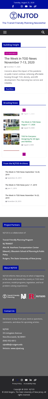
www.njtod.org (17, 348)
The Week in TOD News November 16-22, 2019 (22, 196)
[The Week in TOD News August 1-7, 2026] (11, 119)
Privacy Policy (17, 384)
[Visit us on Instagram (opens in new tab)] (22, 6)
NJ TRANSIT (8, 243)
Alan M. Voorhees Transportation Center (21, 247)
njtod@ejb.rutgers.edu (13, 344)
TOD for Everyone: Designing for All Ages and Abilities (30, 133)
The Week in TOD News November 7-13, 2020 (20, 60)
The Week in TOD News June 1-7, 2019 (21, 185)
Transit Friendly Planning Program (18, 240)
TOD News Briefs (10, 53)
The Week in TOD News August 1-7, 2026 (31, 117)
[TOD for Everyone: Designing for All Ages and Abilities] (11, 133)
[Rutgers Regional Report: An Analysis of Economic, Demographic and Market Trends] (11, 150)
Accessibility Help (30, 384)
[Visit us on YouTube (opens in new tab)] (26, 6)
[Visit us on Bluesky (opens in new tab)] (35, 6)
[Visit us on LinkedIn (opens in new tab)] (30, 6)
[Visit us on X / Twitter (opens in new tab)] (17, 6)
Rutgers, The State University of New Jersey (22, 258)
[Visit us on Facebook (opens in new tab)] (13, 6)
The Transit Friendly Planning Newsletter (24, 22)
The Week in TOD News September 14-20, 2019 (22, 173)
